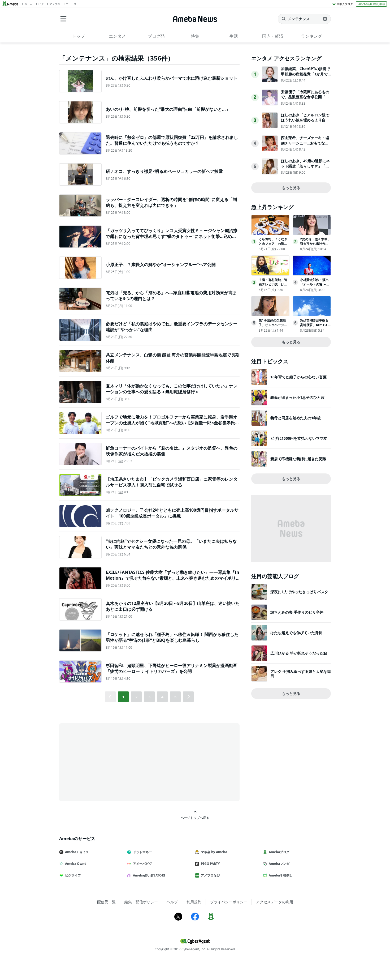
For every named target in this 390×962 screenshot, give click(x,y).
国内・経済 (272, 36)
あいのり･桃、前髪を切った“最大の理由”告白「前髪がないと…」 (168, 109)
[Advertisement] (107, 762)
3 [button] (149, 696)
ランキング (311, 36)
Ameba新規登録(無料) (371, 4)
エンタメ (117, 36)
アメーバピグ (142, 863)
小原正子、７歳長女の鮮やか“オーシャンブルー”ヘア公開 (161, 264)
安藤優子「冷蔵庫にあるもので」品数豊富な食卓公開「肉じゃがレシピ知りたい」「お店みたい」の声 (305, 99)
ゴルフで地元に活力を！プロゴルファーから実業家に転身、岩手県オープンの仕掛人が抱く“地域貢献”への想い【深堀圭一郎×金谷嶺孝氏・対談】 (172, 423)
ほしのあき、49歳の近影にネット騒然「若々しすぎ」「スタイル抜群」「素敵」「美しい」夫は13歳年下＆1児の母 (305, 168)
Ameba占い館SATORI (149, 875)
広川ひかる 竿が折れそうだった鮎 (298, 653)
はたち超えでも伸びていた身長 (296, 632)
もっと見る (291, 187)
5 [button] (175, 696)
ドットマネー (142, 852)
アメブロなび (210, 875)
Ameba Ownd (75, 863)
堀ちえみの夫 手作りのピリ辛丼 (296, 612)
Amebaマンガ (279, 863)
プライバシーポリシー (228, 901)
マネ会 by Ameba (214, 852)
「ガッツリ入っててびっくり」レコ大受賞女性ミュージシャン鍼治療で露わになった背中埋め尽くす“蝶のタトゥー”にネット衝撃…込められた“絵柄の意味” (171, 236)
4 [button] (162, 696)
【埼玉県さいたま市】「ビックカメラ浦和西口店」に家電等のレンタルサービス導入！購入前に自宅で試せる (171, 482)
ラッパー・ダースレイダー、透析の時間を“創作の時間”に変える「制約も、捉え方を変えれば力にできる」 (171, 202)
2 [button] (136, 696)
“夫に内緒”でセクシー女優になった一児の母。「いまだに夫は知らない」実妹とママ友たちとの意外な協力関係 (171, 544)
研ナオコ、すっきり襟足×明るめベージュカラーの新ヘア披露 (164, 171)
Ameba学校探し (281, 875)
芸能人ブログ (345, 4)
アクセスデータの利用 (274, 901)
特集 (195, 36)
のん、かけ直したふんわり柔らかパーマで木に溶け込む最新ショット (171, 78)
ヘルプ (172, 901)
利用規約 (194, 901)
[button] (188, 696)
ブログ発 (156, 36)
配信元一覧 (106, 901)
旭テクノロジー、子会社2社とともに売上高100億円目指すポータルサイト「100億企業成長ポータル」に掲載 (172, 513)
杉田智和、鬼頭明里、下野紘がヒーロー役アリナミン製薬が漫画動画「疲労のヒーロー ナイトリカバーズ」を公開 (171, 668)
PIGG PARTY (210, 863)
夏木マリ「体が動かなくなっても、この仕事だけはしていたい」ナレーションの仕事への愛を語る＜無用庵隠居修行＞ (171, 389)
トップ (78, 36)
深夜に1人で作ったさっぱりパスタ (299, 591)
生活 (233, 36)
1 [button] (123, 696)
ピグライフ (73, 875)
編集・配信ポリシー (141, 901)
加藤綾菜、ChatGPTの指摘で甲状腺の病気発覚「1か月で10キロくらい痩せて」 (305, 74)
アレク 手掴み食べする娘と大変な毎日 (300, 673)
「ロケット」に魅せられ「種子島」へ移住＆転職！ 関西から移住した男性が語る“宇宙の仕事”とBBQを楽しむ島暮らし (172, 637)
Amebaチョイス (77, 852)
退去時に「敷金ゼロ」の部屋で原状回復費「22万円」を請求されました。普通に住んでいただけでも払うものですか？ (172, 140)
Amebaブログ (279, 852)
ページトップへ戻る (195, 817)
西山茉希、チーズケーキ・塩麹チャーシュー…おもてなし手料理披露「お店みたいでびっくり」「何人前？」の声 (305, 145)
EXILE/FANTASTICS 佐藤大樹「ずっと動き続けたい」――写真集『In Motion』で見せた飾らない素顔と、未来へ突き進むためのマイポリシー (172, 578)
